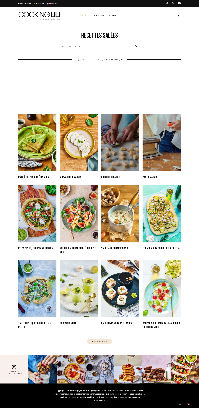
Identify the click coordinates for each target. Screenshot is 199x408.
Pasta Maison (150, 177)
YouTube (179, 3)
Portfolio (39, 3)
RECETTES (85, 15)
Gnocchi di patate (111, 177)
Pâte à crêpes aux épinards (33, 177)
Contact (114, 15)
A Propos (99, 15)
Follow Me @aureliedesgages (14, 372)
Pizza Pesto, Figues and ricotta (36, 248)
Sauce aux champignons (114, 248)
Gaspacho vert (68, 323)
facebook (167, 3)
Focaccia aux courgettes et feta (161, 248)
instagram (173, 3)
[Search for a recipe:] (99, 46)
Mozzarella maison (70, 177)
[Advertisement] (99, 88)
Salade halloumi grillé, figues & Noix (78, 250)
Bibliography (24, 3)
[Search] (136, 46)
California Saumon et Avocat (117, 323)
